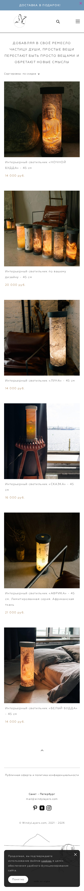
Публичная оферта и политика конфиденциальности (42, 775)
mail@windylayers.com (42, 799)
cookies (46, 860)
